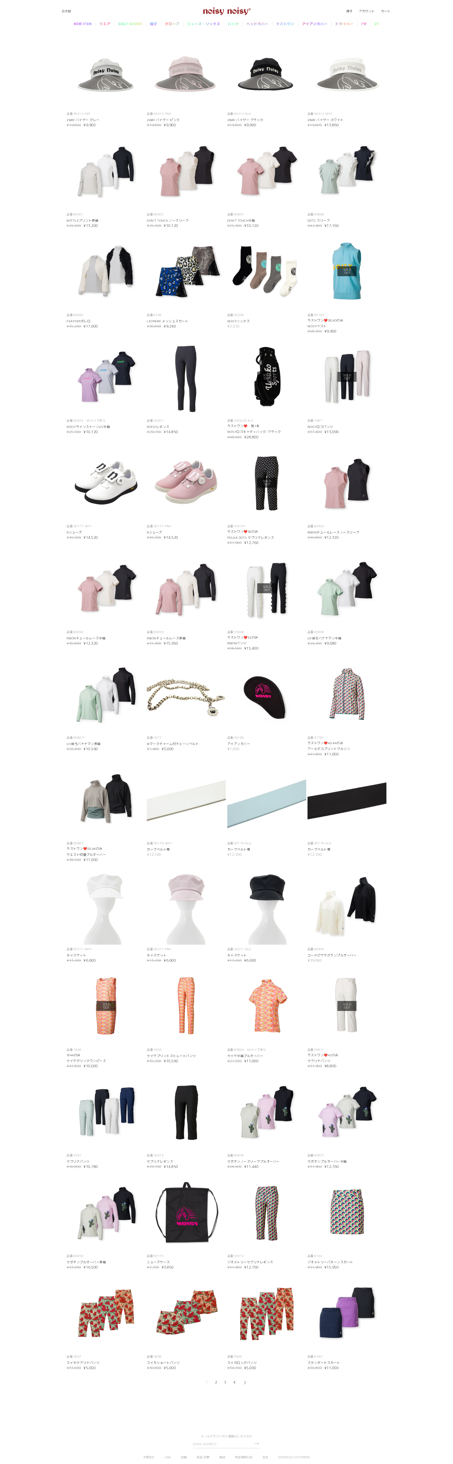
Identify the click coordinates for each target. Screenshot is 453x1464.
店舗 (184, 1457)
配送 (222, 1457)
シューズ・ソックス (203, 23)
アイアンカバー (315, 23)
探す (349, 11)
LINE (168, 1457)
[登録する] (256, 1443)
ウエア (104, 23)
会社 (265, 1457)
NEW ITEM (83, 23)
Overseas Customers (294, 1457)
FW (363, 23)
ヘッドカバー (257, 23)
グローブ (172, 23)
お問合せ (149, 1457)
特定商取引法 (243, 1457)
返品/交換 (203, 1457)
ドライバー (344, 23)
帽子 (153, 23)
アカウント (367, 11)
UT (376, 23)
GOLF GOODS (130, 23)
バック (233, 23)
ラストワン (285, 23)
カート (385, 11)
